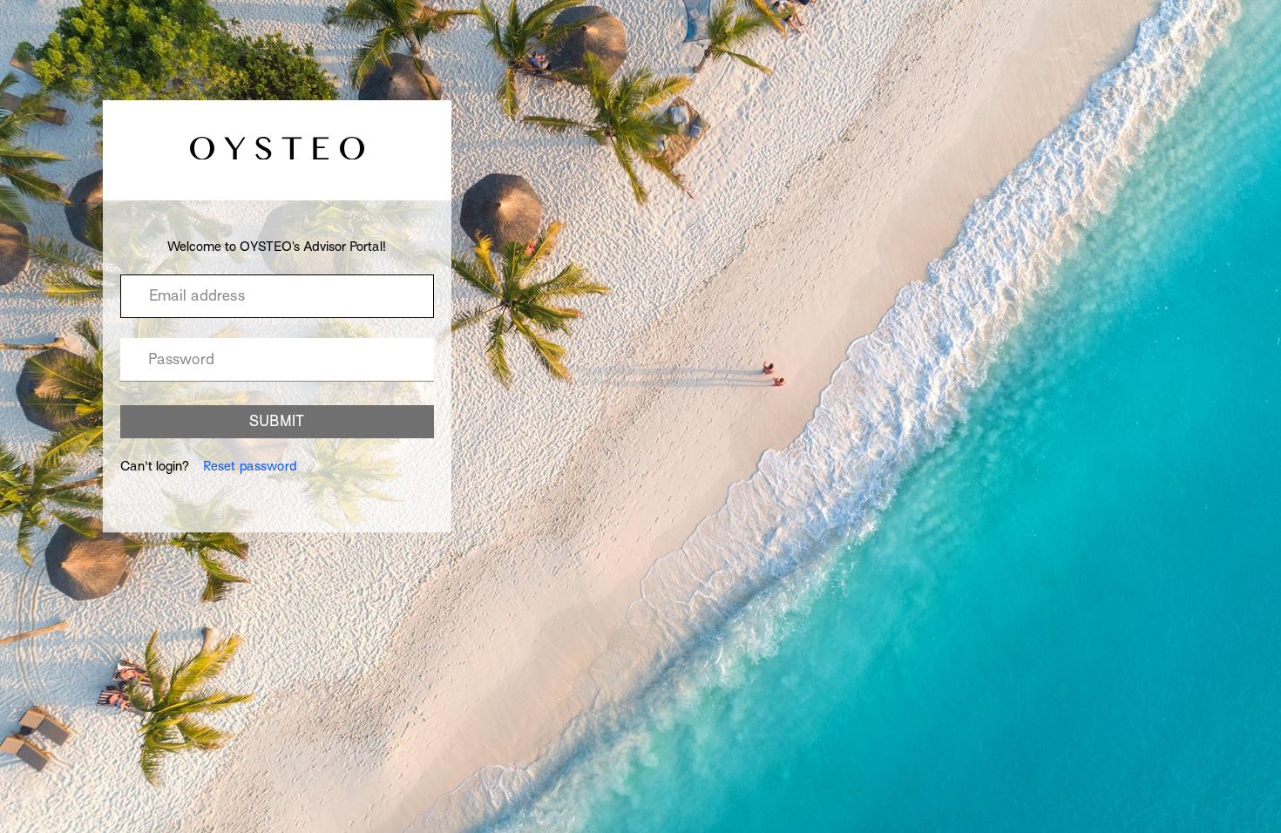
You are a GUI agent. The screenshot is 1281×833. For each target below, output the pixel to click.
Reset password (250, 466)
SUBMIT (276, 421)
